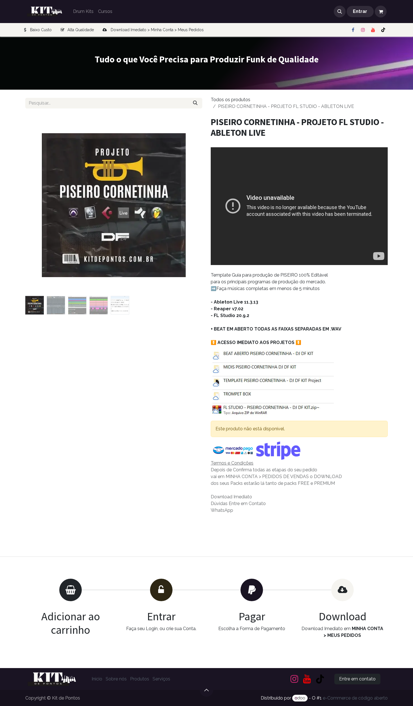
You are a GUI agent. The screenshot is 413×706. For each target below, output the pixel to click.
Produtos (139, 679)
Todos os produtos (230, 99)
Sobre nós (116, 679)
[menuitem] (83, 11)
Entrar (360, 11)
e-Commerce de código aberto (355, 698)
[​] (352, 29)
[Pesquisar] (195, 103)
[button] (340, 11)
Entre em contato (357, 679)
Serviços (161, 679)
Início (97, 679)
